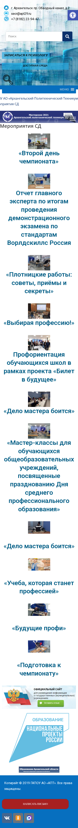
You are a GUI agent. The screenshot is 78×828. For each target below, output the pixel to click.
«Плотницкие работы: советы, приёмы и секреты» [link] (39, 283)
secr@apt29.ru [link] (20, 14)
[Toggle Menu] (73, 119)
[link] (73, 15)
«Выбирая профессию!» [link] (39, 322)
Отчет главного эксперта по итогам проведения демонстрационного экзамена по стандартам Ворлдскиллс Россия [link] (39, 218)
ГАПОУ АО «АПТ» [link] (43, 783)
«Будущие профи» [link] (39, 628)
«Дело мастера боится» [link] (39, 411)
